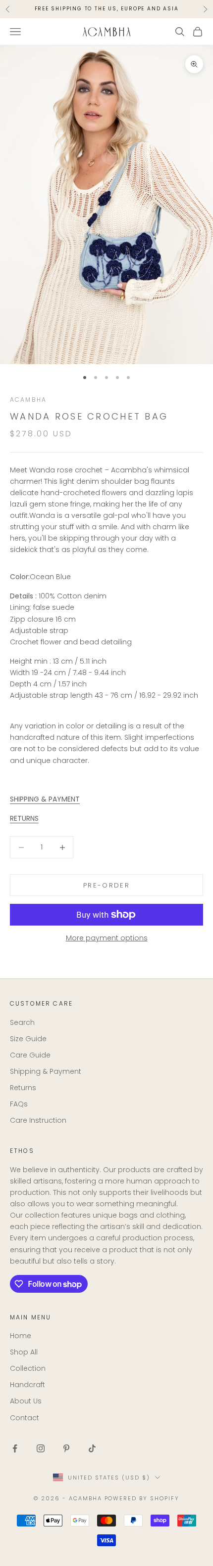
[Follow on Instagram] (41, 1448)
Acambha (28, 399)
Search (22, 1022)
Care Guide (30, 1055)
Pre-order (106, 885)
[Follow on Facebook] (15, 1448)
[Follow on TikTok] (92, 1448)
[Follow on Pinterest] (66, 1448)
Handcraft (27, 1385)
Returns (23, 1088)
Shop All (24, 1352)
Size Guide (28, 1039)
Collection (28, 1368)
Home (20, 1336)
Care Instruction (38, 1120)
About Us (26, 1401)
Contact (24, 1418)
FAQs (19, 1104)
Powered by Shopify (142, 1498)
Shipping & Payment (45, 1071)
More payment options (107, 938)
